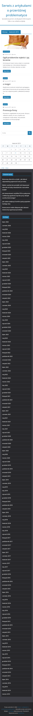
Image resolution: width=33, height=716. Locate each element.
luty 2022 (5, 385)
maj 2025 (5, 269)
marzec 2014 (6, 694)
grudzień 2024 (6, 284)
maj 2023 (5, 338)
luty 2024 (5, 320)
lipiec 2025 (5, 262)
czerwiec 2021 (6, 414)
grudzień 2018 (6, 498)
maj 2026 (5, 229)
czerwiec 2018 (6, 516)
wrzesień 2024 (6, 294)
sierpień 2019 (6, 476)
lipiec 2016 (5, 592)
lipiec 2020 (5, 451)
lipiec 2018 (5, 512)
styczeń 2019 (6, 494)
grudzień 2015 (6, 618)
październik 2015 (7, 625)
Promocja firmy (10, 110)
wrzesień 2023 (6, 331)
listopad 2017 (6, 538)
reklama (5, 78)
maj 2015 (5, 643)
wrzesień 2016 (6, 585)
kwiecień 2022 (6, 378)
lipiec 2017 (5, 552)
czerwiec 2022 (6, 371)
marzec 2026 (6, 236)
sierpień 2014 (6, 676)
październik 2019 (7, 469)
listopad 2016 (6, 578)
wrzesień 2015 (6, 628)
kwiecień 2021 (6, 422)
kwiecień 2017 (6, 560)
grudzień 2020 (6, 436)
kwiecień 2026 (6, 233)
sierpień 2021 (6, 407)
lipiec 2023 (5, 334)
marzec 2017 (6, 563)
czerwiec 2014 (6, 683)
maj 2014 (5, 687)
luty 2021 (5, 429)
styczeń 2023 (6, 349)
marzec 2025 (6, 276)
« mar (2, 168)
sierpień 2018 (6, 509)
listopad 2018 (6, 501)
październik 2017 (7, 541)
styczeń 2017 (6, 570)
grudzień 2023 (6, 327)
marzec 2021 (6, 425)
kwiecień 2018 (6, 523)
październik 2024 (7, 291)
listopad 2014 (6, 665)
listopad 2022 (6, 353)
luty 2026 (5, 240)
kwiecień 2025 (6, 273)
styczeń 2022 (6, 389)
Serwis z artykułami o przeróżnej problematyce (16, 10)
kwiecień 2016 (6, 603)
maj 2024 (5, 309)
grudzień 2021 (6, 393)
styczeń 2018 (6, 534)
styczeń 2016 (6, 614)
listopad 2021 (6, 396)
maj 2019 (5, 487)
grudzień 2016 (6, 574)
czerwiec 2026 (6, 225)
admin (14, 54)
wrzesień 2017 (6, 545)
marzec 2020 (6, 458)
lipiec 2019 (5, 480)
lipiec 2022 (5, 367)
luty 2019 (5, 491)
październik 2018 (7, 505)
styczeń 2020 (6, 462)
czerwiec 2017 (6, 556)
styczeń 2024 (6, 323)
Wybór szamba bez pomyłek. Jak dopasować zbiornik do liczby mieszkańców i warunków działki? (15, 187)
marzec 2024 (6, 316)
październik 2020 (7, 440)
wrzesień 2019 (6, 472)
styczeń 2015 (6, 658)
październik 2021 (7, 400)
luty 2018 (5, 530)
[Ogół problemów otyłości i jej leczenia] (16, 42)
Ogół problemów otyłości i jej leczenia (16, 58)
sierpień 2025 (6, 258)
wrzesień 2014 (6, 672)
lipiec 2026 (5, 222)
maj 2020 (5, 454)
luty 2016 (5, 610)
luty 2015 (5, 654)
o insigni (6, 84)
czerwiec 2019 (6, 483)
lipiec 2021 (5, 411)
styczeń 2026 (6, 244)
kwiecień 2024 (6, 313)
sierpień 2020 (6, 447)
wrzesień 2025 (6, 254)
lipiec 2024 (5, 302)
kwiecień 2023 (6, 342)
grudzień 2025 (6, 247)
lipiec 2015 (5, 636)
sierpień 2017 (6, 549)
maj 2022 (5, 374)
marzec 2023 (6, 345)
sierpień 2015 (6, 632)
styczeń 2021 (6, 432)
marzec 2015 (6, 650)
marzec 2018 (6, 527)
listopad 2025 (6, 251)
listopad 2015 (6, 621)
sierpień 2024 (6, 298)
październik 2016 (7, 581)
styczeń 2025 (6, 280)
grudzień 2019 (6, 465)
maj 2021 (5, 418)
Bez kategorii (6, 51)
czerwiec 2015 (6, 639)
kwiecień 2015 (6, 647)
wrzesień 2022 (6, 360)
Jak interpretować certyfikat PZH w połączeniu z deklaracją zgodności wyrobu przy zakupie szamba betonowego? (16, 196)
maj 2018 (5, 520)
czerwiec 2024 (6, 305)
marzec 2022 (6, 382)
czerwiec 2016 (6, 596)
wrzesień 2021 (6, 403)
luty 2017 (5, 567)
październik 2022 (7, 356)
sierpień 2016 (6, 589)
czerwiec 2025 (6, 265)
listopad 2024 (6, 287)
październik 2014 (7, 668)
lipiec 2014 (5, 679)
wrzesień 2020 (6, 443)
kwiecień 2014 (6, 690)
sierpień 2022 (6, 363)
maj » (7, 168)
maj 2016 (5, 599)
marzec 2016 (6, 607)
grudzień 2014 (6, 661)
